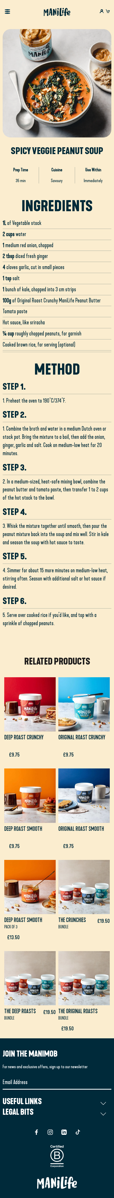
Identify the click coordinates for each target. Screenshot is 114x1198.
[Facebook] (36, 1132)
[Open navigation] (7, 12)
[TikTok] (78, 1132)
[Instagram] (50, 1132)
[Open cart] (108, 12)
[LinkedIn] (64, 1132)
